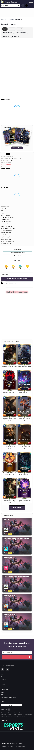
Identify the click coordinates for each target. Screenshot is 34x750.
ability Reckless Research (8, 228)
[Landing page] (2, 1)
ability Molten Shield (6, 230)
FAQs (2, 692)
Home (2, 676)
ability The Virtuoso (6, 226)
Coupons (3, 684)
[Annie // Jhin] (6, 609)
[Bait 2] (6, 533)
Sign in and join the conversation (17, 278)
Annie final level (5, 224)
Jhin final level (5, 219)
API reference (4, 689)
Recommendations (21, 32)
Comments (15, 36)
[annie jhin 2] (6, 571)
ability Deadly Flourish (7, 237)
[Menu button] (31, 3)
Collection (6, 36)
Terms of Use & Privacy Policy (8, 697)
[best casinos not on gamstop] (13, 726)
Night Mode (4, 709)
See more (17, 508)
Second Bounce (5, 215)
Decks (12, 19)
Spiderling (4, 213)
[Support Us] (2, 669)
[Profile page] (26, 5)
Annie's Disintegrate (6, 221)
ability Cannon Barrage (7, 241)
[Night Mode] (22, 5)
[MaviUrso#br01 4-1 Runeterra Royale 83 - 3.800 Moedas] (6, 590)
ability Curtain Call (6, 239)
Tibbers (3, 211)
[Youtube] (7, 669)
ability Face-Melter (6, 234)
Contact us (3, 679)
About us (3, 682)
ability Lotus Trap (6, 232)
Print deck (17, 249)
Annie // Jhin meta (6, 164)
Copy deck (17, 256)
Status (2, 694)
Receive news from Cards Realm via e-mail (17, 644)
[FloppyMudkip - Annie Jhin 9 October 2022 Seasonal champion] (6, 552)
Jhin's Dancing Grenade (7, 217)
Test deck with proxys (17, 253)
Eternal (8, 154)
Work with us (4, 687)
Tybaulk (3, 208)
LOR (2, 19)
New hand (18, 147)
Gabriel (7, 19)
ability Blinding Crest (6, 243)
